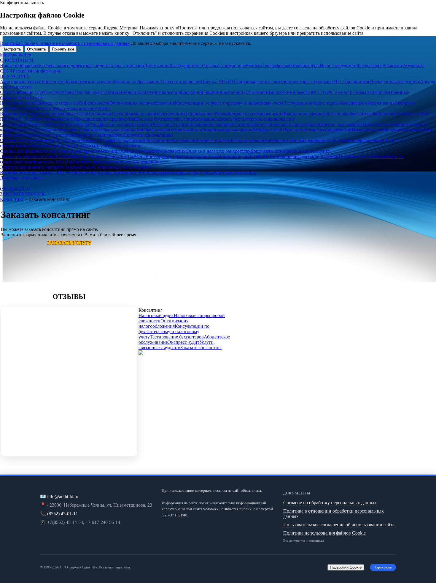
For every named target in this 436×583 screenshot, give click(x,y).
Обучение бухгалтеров (67, 124)
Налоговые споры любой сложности (72, 102)
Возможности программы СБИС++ (35, 172)
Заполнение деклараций (95, 172)
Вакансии (392, 65)
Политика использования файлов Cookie (324, 532)
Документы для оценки (274, 151)
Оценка (208, 81)
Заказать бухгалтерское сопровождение (255, 119)
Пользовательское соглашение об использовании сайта (338, 524)
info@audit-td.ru (15, 54)
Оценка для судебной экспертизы (153, 151)
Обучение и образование (135, 81)
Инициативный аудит (126, 92)
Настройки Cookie (346, 567)
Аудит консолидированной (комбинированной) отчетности (208, 92)
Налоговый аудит (17, 102)
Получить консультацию (148, 135)
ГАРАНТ (225, 81)
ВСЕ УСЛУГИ (15, 76)
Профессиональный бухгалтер (121, 124)
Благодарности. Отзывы (193, 65)
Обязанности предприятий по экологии (40, 140)
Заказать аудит (29, 97)
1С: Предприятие (352, 81)
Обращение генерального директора (54, 65)
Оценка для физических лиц (29, 151)
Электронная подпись (22, 167)
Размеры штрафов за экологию (111, 140)
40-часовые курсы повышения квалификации (198, 124)
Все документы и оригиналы (303, 540)
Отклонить (36, 49)
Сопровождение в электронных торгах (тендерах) (284, 81)
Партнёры (309, 65)
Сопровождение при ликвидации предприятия (87, 119)
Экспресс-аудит (183, 342)
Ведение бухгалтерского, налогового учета (43, 113)
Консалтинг (54, 81)
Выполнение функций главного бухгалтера (328, 113)
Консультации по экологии (169, 140)
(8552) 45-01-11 (62, 513)
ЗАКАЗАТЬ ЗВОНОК (22, 193)
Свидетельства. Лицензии (117, 65)
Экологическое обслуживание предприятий (311, 140)
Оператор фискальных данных (175, 172)
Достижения (156, 65)
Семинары (409, 129)
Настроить (11, 49)
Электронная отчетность (395, 81)
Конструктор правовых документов (182, 156)
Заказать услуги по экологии (111, 145)
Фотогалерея (369, 65)
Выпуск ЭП (132, 172)
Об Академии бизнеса (22, 124)
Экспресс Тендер (61, 167)
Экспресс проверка (91, 161)
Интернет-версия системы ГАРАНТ (110, 156)
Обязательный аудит (83, 92)
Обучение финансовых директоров (280, 124)
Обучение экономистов (339, 124)
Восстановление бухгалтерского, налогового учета (232, 113)
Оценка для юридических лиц (88, 151)
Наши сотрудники (338, 65)
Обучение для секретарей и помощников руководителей (199, 129)
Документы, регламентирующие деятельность (76, 135)
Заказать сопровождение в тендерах (115, 167)
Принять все (63, 49)
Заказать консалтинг (90, 108)
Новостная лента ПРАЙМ (46, 161)
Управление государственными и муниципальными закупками (78, 129)
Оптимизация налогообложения (142, 102)
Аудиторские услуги (21, 81)
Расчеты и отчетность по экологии (232, 140)
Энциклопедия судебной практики (303, 156)
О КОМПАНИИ (17, 60)
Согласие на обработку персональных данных (83, 43)
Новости (8, 65)
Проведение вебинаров (375, 129)
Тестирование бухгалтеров (311, 102)
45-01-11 (15, 188)
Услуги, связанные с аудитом (40, 108)
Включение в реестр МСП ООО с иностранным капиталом (329, 92)
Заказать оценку (314, 151)
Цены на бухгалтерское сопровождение (175, 119)
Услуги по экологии (180, 81)
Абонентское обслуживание (366, 102)
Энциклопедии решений (243, 156)
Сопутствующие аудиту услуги (31, 92)
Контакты (33, 177)
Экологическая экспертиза (55, 145)
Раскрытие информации (37, 70)
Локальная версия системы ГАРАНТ (37, 156)
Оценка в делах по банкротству (218, 151)
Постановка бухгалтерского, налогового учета (134, 113)
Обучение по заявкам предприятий (316, 129)
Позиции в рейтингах (240, 65)
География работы (280, 65)
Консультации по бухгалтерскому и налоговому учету (229, 102)
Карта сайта (383, 567)
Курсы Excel (268, 129)
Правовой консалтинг (361, 156)
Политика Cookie (17, 43)
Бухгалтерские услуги (88, 81)
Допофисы (11, 177)
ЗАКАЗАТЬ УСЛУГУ (69, 242)
